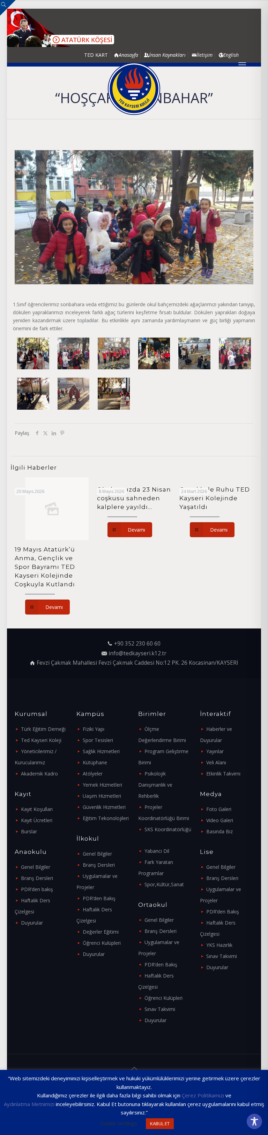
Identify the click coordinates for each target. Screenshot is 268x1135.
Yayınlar (215, 751)
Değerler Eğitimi (101, 931)
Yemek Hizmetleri (102, 784)
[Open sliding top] (8, 8)
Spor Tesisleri (98, 740)
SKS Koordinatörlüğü (167, 829)
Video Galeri (219, 820)
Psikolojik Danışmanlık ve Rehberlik (155, 784)
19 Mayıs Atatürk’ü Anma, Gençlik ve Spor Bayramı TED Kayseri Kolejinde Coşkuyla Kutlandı (45, 567)
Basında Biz (219, 831)
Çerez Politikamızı (203, 1095)
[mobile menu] (242, 64)
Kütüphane (95, 762)
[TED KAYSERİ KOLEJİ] (134, 89)
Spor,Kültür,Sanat (164, 884)
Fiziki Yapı (93, 729)
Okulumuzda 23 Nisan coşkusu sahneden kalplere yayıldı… (134, 498)
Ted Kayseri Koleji (41, 740)
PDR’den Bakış (99, 898)
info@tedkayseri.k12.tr (137, 653)
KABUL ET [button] (160, 1123)
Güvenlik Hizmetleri (104, 807)
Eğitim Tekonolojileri (106, 818)
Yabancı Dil (156, 851)
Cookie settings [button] (118, 1123)
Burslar (29, 831)
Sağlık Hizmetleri (101, 751)
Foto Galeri (218, 809)
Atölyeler (93, 773)
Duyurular (32, 922)
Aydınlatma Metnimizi (29, 1104)
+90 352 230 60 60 (137, 643)
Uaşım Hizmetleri (102, 796)
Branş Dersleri (37, 878)
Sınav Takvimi (159, 1009)
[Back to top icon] (134, 1068)
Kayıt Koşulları (37, 809)
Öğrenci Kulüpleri (102, 943)
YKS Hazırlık (219, 945)
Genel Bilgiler (35, 867)
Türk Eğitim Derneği (43, 729)
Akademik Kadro (39, 773)
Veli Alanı (216, 762)
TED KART (96, 55)
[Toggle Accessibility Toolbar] (254, 1121)
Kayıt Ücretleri (36, 820)
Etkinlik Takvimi (223, 773)
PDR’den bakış (37, 889)
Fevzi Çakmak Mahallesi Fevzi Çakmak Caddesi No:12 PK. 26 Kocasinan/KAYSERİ (137, 662)
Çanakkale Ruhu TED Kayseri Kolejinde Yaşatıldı (214, 498)
